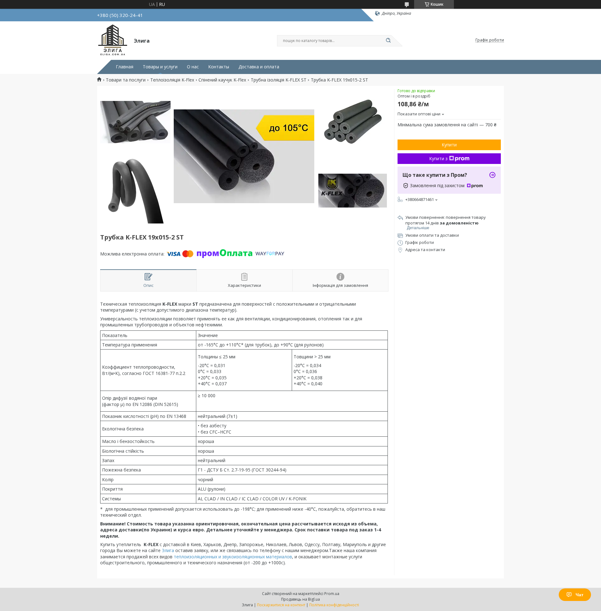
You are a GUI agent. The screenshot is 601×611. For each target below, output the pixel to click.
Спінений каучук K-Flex (222, 80)
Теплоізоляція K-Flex (172, 80)
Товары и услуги (160, 67)
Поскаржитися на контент (281, 605)
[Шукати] (388, 40)
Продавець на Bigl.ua (300, 599)
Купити (449, 145)
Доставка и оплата (259, 67)
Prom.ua (331, 593)
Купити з (438, 158)
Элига (168, 550)
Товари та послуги (126, 80)
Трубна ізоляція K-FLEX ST (278, 80)
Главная (124, 67)
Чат (579, 594)
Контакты (218, 67)
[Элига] (112, 40)
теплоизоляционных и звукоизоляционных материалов (233, 557)
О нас (193, 67)
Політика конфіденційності (334, 605)
